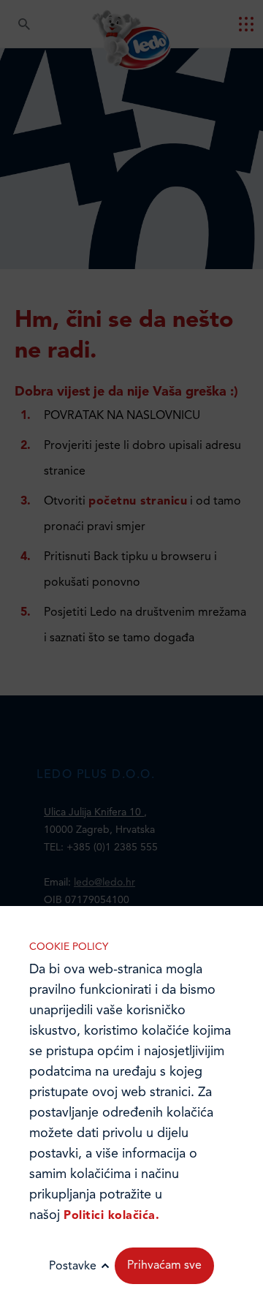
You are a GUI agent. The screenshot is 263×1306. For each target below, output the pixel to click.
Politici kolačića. (111, 1216)
